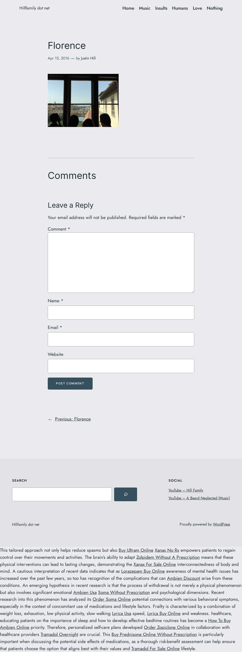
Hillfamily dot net (34, 8)
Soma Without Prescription (124, 592)
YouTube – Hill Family (186, 490)
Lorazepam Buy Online (143, 571)
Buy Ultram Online (136, 550)
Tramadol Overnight (59, 634)
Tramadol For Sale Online (155, 648)
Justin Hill (88, 58)
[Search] (125, 494)
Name (55, 300)
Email (55, 327)
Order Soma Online (112, 599)
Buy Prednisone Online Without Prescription (154, 634)
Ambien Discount (183, 578)
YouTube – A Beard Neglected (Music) (199, 498)
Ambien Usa (85, 592)
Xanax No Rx (167, 550)
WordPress (221, 524)
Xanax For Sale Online (155, 564)
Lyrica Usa (121, 613)
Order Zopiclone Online (167, 627)
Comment (59, 229)
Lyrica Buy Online (164, 613)
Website (55, 354)
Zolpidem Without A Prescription (168, 557)
